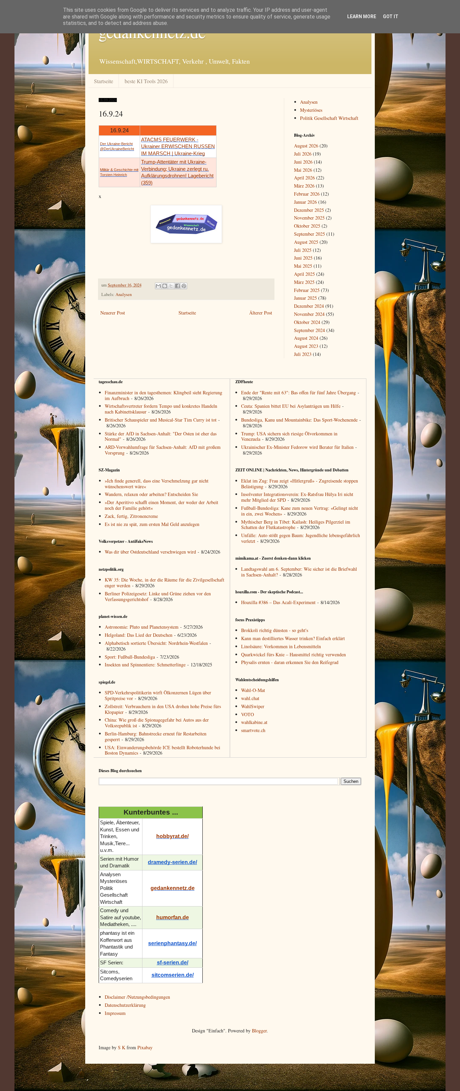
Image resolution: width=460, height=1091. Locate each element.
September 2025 (309, 234)
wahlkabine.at (254, 722)
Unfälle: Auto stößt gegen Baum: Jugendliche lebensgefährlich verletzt (300, 538)
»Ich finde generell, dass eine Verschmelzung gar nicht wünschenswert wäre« (156, 483)
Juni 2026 (303, 162)
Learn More (361, 16)
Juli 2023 (302, 354)
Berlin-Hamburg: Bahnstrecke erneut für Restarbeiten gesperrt (155, 736)
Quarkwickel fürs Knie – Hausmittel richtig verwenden (293, 654)
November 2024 (309, 314)
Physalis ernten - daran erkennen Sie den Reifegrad (289, 662)
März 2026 (304, 186)
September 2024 (309, 330)
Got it (390, 16)
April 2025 (304, 274)
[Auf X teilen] (171, 286)
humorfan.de (172, 917)
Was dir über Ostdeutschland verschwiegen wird (150, 552)
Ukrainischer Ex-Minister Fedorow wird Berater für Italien (297, 447)
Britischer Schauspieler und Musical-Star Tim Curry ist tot (161, 420)
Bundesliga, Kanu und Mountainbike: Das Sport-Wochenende (299, 420)
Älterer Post (260, 312)
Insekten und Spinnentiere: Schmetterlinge (145, 664)
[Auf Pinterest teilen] (183, 286)
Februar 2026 (307, 194)
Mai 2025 (303, 266)
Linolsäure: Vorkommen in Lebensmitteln (281, 646)
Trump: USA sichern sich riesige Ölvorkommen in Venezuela (289, 436)
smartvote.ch (253, 730)
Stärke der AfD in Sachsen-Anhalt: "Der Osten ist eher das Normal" (161, 436)
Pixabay (145, 1047)
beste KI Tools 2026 (146, 81)
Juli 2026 (302, 154)
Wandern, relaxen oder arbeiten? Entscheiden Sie (151, 494)
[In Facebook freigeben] (177, 286)
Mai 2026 (303, 170)
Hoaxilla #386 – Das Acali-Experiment (278, 602)
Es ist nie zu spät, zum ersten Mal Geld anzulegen (152, 524)
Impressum (115, 1013)
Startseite (103, 81)
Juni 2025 (303, 258)
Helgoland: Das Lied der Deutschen (138, 635)
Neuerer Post (112, 312)
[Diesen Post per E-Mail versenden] (158, 286)
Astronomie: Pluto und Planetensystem (141, 627)
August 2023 (306, 346)
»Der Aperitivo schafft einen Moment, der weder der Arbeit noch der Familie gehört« (161, 505)
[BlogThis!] (164, 286)
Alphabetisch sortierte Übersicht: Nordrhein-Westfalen (156, 643)
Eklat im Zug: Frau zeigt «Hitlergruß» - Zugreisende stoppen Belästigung (299, 483)
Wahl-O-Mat (253, 690)
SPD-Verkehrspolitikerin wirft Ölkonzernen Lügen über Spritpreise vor (158, 695)
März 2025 (304, 282)
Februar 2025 (307, 290)
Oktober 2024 (307, 322)
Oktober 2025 (307, 226)
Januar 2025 (305, 298)
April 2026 (304, 177)
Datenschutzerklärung (125, 1005)
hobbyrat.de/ (172, 836)
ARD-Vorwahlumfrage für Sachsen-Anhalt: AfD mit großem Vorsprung (163, 450)
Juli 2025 (302, 250)
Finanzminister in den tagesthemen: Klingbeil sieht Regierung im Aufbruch (163, 395)
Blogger (259, 1030)
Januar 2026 (305, 202)
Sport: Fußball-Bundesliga (130, 657)
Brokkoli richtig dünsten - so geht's (274, 630)
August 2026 (306, 145)
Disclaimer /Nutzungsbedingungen (137, 997)
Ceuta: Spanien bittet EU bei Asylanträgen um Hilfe (290, 406)
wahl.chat (250, 698)
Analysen (124, 294)
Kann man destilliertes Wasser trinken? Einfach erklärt (293, 638)
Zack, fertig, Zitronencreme (131, 516)
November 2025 (309, 217)
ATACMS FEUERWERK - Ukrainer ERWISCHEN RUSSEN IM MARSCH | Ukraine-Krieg (178, 146)
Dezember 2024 (309, 306)
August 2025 (306, 242)
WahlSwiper (252, 706)
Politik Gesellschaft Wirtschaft (329, 118)
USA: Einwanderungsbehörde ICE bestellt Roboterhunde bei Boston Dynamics (162, 750)
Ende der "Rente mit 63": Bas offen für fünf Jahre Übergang (298, 392)
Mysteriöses (311, 110)
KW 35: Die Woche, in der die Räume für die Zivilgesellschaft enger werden (164, 582)
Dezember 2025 (309, 210)
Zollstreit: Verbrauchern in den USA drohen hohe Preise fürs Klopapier (163, 709)
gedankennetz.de (173, 888)
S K (121, 1047)
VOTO (247, 714)
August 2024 (306, 338)
